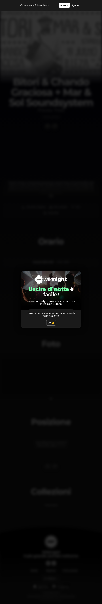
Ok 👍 (51, 322)
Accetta (64, 5)
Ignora (75, 5)
